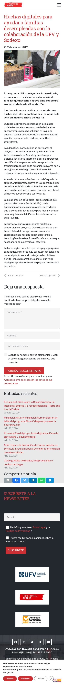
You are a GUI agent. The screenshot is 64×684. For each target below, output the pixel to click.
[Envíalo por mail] (8, 480)
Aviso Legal (39, 527)
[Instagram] (24, 642)
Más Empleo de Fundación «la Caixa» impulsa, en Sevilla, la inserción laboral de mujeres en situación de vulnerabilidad (32, 448)
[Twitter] (32, 642)
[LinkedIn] (40, 642)
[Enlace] (14, 5)
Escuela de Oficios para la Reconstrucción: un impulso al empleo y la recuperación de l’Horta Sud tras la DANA (32, 405)
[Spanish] (59, 679)
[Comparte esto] (16, 480)
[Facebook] (15, 642)
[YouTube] (48, 642)
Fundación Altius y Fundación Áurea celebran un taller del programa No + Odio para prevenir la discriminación (30, 421)
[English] (55, 679)
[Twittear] (25, 480)
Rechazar (25, 678)
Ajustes (40, 678)
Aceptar (9, 678)
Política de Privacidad (18, 530)
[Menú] (59, 5)
